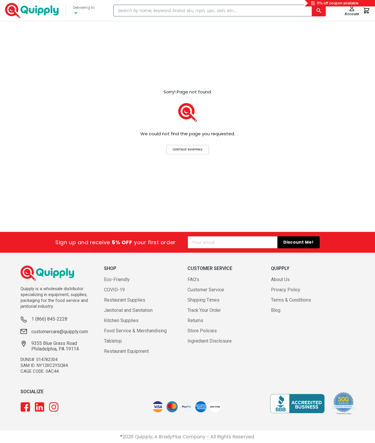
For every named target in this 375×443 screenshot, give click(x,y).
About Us (280, 279)
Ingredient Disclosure (210, 341)
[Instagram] (54, 407)
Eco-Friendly (117, 279)
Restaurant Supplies (124, 300)
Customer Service (206, 290)
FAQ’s (193, 279)
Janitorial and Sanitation (128, 310)
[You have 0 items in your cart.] (366, 10)
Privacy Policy (285, 290)
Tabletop (113, 341)
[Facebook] (25, 407)
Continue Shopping (187, 149)
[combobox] (219, 10)
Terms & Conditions (291, 300)
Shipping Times (203, 300)
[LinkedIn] (39, 407)
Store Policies (202, 330)
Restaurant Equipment (126, 351)
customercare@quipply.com (59, 331)
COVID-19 (114, 290)
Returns (195, 320)
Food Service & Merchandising (135, 330)
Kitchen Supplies (121, 320)
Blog (275, 310)
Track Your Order (204, 310)
